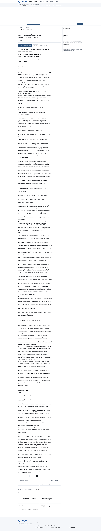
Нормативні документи (32, 1)
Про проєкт (51, 1)
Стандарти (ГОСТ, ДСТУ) (39, 522)
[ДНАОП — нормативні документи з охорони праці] (22, 2)
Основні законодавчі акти (55, 522)
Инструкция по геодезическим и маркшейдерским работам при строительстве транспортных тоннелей (50, 500)
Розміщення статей (72, 527)
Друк (36, 45)
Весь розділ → (58, 493)
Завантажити (79, 24)
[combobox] (76, 1)
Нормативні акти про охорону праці (57, 523)
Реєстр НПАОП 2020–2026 (39, 527)
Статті (47, 1)
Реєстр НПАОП (41, 1)
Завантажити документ (26, 45)
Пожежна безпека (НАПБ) (55, 527)
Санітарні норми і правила (34, 4)
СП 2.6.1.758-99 (43, 216)
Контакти (56, 1)
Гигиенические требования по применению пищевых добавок (28, 499)
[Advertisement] (50, 14)
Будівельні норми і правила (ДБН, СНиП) (42, 525)
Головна (19, 4)
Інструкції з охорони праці (39, 523)
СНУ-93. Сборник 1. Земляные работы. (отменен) (49, 507)
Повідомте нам (36, 489)
